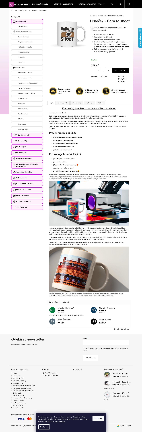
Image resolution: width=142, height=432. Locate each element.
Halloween (21, 104)
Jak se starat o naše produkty (22, 398)
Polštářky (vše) (21, 147)
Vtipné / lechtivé (23, 37)
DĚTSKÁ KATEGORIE (23, 201)
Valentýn (20, 119)
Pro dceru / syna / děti (25, 78)
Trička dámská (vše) (23, 135)
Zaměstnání (21, 63)
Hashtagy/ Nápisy (23, 129)
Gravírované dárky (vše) (24, 172)
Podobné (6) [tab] (77, 103)
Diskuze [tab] (100, 103)
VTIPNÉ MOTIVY (21, 207)
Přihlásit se (91, 358)
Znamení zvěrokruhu (24, 88)
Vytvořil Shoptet (125, 426)
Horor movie (22, 124)
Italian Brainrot (22, 26)
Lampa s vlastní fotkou (24, 159)
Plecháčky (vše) (21, 153)
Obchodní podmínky (19, 381)
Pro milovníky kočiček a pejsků (27, 83)
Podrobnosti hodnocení (116, 16)
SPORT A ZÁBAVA (22, 196)
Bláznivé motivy (23, 109)
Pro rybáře (21, 57)
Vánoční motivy (23, 114)
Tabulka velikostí (18, 396)
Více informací (60, 421)
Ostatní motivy (22, 98)
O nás (15, 373)
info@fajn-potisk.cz (51, 373)
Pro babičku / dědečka (25, 47)
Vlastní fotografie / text (23, 32)
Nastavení (44, 427)
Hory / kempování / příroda (26, 93)
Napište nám (17, 376)
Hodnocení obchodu (19, 403)
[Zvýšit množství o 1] (108, 70)
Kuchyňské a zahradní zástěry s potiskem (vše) (27, 165)
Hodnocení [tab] (89, 103)
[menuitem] (40, 4)
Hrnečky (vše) (21, 21)
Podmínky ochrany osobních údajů (24, 386)
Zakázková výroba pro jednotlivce (23, 391)
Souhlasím (98, 418)
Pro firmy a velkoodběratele (22, 388)
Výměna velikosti (18, 378)
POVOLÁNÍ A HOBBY (23, 190)
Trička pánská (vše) (23, 141)
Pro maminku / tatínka (25, 73)
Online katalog (17, 393)
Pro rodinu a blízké (24, 52)
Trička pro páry (21, 178)
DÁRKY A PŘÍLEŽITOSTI (24, 184)
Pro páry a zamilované (25, 42)
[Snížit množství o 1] (98, 70)
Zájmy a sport (20, 68)
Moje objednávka (18, 408)
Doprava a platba (18, 400)
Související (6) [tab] (63, 103)
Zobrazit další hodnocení (122, 329)
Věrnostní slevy (18, 405)
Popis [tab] (51, 103)
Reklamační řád (18, 383)
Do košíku (122, 70)
